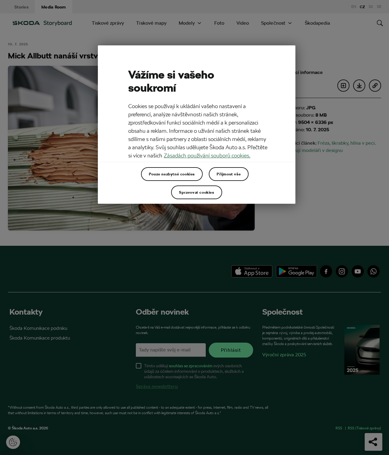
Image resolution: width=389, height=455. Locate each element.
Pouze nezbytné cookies (172, 173)
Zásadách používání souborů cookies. (207, 155)
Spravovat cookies (196, 192)
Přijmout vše (229, 173)
